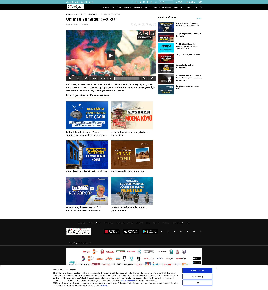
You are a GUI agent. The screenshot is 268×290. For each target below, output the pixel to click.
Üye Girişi (84, 2)
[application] (111, 55)
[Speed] (140, 33)
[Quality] (144, 78)
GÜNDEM (90, 223)
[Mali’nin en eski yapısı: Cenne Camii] (132, 154)
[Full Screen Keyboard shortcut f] (152, 78)
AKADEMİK (138, 7)
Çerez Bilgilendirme (128, 280)
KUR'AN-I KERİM (108, 7)
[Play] (111, 55)
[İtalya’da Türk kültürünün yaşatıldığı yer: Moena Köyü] (132, 115)
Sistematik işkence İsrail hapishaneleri (185, 66)
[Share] (146, 33)
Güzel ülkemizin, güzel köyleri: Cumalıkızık (86, 171)
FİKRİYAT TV (166, 7)
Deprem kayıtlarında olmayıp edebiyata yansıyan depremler (187, 24)
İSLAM (119, 7)
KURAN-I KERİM (120, 223)
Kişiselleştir (196, 277)
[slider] (127, 78)
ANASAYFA (81, 223)
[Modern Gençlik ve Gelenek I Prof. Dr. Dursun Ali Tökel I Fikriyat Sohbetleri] (87, 191)
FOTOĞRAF (139, 223)
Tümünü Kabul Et (197, 270)
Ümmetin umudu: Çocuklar (110, 14)
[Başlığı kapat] (217, 268)
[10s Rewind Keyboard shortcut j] (78, 78)
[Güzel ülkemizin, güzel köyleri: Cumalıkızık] (87, 154)
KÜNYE (188, 223)
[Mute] (94, 78)
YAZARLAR (128, 7)
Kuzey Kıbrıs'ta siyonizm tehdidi (188, 55)
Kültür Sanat (92, 14)
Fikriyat (75, 243)
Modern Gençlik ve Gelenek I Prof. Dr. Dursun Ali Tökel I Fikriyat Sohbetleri (83, 209)
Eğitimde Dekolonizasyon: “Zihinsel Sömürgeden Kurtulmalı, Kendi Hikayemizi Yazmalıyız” (86, 134)
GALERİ (147, 7)
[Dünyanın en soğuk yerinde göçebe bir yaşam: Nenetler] (132, 191)
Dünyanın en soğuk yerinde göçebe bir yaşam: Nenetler (129, 209)
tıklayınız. (104, 285)
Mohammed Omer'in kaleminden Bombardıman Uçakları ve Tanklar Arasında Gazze (189, 77)
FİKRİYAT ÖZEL (179, 7)
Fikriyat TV (80, 14)
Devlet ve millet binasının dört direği (187, 87)
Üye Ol (91, 2)
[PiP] (152, 33)
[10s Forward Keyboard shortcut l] (86, 78)
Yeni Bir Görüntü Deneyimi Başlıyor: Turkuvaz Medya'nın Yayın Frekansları (187, 46)
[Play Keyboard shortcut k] (70, 78)
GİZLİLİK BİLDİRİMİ (177, 223)
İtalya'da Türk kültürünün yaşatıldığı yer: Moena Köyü (130, 134)
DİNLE (189, 7)
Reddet (197, 283)
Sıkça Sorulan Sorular (72, 2)
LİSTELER (156, 7)
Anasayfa (69, 14)
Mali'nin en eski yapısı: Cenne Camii (128, 171)
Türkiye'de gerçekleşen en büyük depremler (188, 35)
